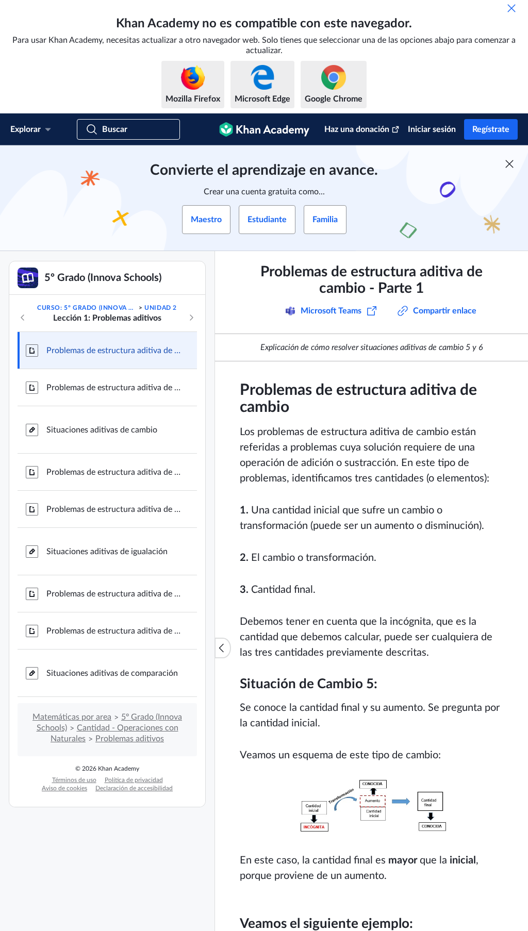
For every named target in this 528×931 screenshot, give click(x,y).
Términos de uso (74, 780)
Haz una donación (356, 129)
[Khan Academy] (264, 129)
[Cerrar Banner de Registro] (509, 164)
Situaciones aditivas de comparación (112, 673)
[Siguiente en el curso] (191, 317)
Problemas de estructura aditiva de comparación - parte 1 (113, 594)
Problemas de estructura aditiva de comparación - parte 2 (113, 631)
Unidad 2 (160, 308)
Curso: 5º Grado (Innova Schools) (87, 308)
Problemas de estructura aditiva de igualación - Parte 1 (113, 472)
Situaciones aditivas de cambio (101, 430)
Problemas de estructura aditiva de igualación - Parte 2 (113, 509)
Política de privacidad (134, 780)
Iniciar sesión (432, 129)
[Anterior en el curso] (22, 317)
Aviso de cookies (64, 788)
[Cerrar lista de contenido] (222, 648)
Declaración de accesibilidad (134, 788)
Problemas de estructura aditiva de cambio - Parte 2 (113, 388)
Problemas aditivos (129, 739)
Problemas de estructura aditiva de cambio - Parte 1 (113, 350)
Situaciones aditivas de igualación (107, 551)
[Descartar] (511, 8)
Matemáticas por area (71, 717)
